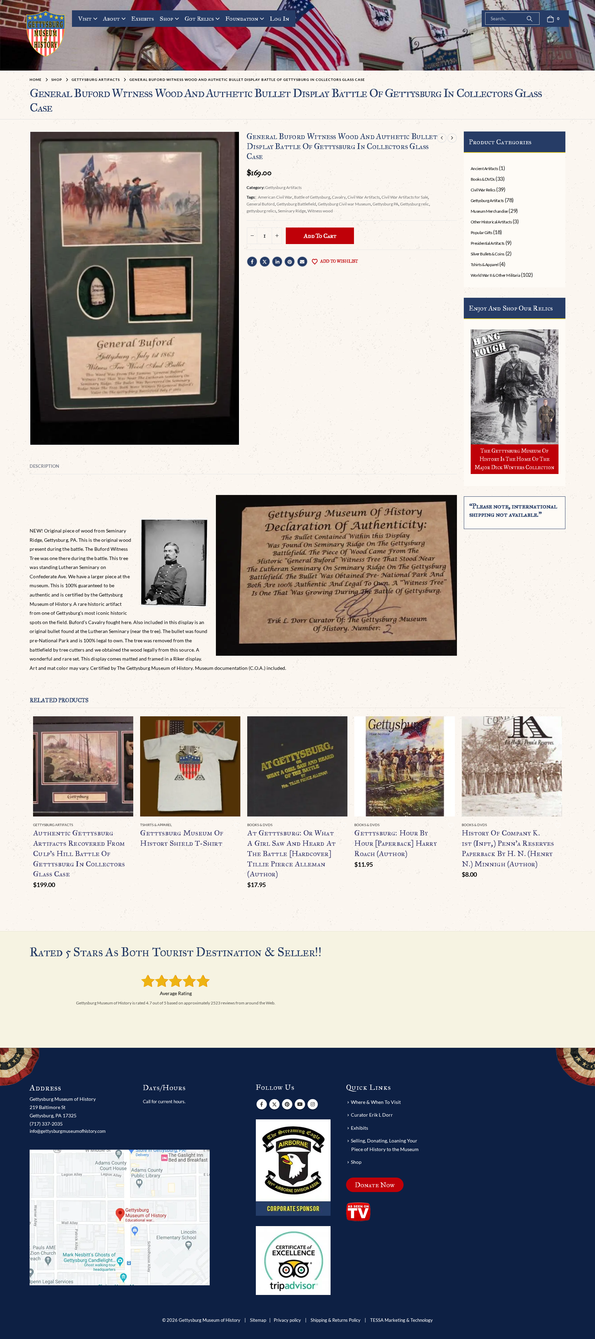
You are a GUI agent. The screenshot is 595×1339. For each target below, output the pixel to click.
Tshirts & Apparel (485, 264)
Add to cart (320, 236)
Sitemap (258, 1320)
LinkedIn (277, 261)
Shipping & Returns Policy (336, 1320)
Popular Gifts (481, 232)
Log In (279, 18)
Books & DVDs (483, 179)
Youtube (300, 1104)
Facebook (252, 261)
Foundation (241, 18)
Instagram (312, 1104)
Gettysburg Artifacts (283, 187)
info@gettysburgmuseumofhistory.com (68, 1131)
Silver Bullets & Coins (487, 253)
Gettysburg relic (414, 204)
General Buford (261, 204)
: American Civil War (274, 197)
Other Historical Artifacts (491, 221)
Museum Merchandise (489, 211)
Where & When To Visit (376, 1102)
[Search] (529, 18)
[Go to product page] (83, 766)
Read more (229, 727)
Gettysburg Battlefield (296, 204)
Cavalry (339, 197)
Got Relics (199, 18)
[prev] (442, 138)
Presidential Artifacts (487, 243)
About (111, 18)
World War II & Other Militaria (495, 275)
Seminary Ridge (292, 210)
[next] (452, 138)
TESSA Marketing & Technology (401, 1320)
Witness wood (320, 210)
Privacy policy (287, 1320)
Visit (85, 18)
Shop (166, 18)
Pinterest (289, 261)
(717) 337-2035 (46, 1124)
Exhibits (142, 18)
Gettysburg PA (385, 204)
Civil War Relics (483, 189)
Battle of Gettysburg (312, 197)
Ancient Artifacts (484, 168)
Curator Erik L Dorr (372, 1115)
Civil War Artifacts (363, 197)
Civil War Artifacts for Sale (405, 197)
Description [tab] (44, 466)
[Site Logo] (45, 33)
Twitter (264, 261)
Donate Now (375, 1185)
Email (302, 261)
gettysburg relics (261, 210)
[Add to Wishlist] (129, 825)
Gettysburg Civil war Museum (344, 204)
